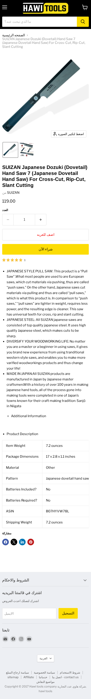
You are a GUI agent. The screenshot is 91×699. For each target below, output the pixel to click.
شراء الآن (46, 249)
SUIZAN (13, 193)
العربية (43, 658)
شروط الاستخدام (70, 672)
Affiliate (28, 677)
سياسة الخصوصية (44, 672)
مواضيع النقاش (45, 682)
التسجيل (68, 613)
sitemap (13, 677)
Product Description (22, 434)
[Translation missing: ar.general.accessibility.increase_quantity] (40, 219)
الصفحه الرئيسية (13, 35)
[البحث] (83, 22)
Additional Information (28, 416)
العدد (5, 210)
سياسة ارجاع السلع (17, 672)
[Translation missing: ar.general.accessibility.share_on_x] (14, 542)
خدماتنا (43, 677)
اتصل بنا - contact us (65, 677)
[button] (10, 149)
